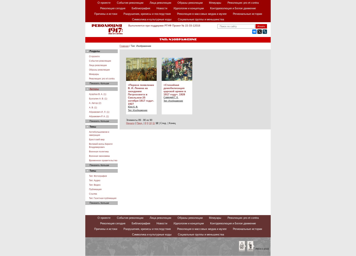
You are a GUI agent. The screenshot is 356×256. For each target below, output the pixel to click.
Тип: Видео (94, 185)
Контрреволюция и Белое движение (233, 8)
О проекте (104, 2)
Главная (124, 46)
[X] (259, 31)
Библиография (141, 8)
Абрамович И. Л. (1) (99, 112)
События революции (130, 2)
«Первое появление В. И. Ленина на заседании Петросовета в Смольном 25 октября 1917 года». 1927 (141, 94)
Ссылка (93, 194)
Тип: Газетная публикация (102, 198)
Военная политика (99, 151)
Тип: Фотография (98, 176)
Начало (130, 123)
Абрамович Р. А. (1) (99, 116)
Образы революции (190, 2)
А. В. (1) (93, 107)
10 (150, 123)
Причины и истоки (105, 13)
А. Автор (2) (95, 103)
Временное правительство (103, 160)
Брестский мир (97, 139)
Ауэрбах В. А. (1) (97, 94)
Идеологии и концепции (189, 8)
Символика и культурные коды (152, 19)
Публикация (95, 189)
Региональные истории (247, 13)
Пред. (139, 123)
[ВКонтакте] (254, 31)
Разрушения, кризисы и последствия (147, 13)
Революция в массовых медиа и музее (202, 13)
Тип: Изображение (137, 110)
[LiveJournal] (265, 31)
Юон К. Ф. (133, 107)
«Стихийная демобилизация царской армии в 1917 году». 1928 (175, 89)
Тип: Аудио (94, 180)
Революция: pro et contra (243, 2)
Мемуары (215, 2)
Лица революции (160, 2)
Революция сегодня (112, 8)
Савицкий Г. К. (171, 97)
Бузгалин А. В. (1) (98, 98)
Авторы (94, 89)
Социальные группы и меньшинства (201, 19)
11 (153, 123)
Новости (161, 8)
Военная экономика (99, 156)
